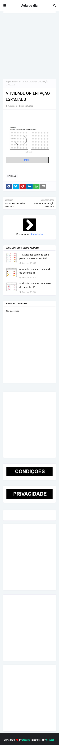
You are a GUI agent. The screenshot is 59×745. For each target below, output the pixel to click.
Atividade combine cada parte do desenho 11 (35, 271)
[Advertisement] (29, 44)
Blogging (26, 740)
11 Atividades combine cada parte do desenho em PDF (34, 256)
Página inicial (11, 82)
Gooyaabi (50, 740)
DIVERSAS (23, 82)
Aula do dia (29, 5)
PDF (27, 160)
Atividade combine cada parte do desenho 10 (35, 285)
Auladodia (12, 106)
